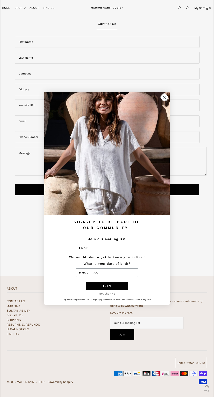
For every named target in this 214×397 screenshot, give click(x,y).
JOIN (107, 286)
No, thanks (107, 293)
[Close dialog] (164, 97)
